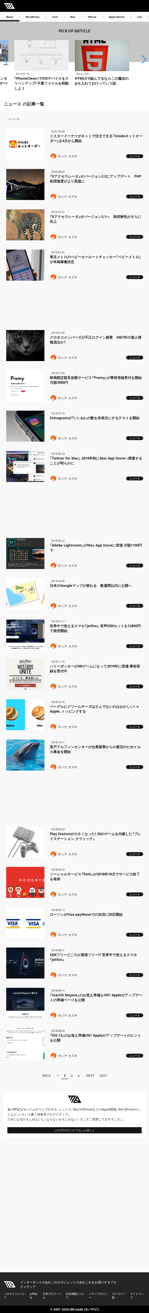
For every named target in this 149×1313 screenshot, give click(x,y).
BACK (46, 1075)
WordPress (32, 17)
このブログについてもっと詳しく (74, 1130)
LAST (103, 1075)
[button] (5, 59)
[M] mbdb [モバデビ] (84, 1309)
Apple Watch (117, 17)
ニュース (65, 1109)
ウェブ (43, 1109)
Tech (55, 17)
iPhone (92, 17)
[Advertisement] (74, 304)
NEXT (90, 1075)
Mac (72, 17)
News (9, 17)
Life (139, 17)
